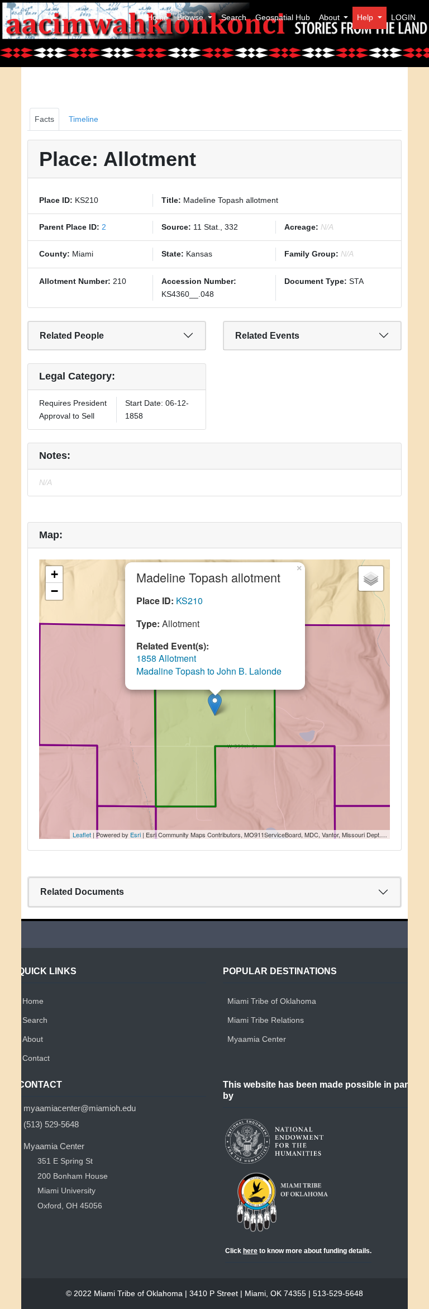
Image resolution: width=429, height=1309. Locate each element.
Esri (135, 834)
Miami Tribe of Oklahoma (271, 1001)
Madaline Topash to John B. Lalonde (209, 671)
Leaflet (82, 834)
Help (366, 17)
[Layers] (371, 578)
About (330, 17)
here (250, 1251)
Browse (191, 17)
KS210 (189, 600)
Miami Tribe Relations (265, 1020)
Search (233, 17)
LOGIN (403, 17)
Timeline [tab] (83, 119)
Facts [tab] (44, 119)
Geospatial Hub (282, 17)
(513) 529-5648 (51, 1124)
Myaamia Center (256, 1039)
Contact (36, 1058)
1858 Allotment (166, 658)
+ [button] (54, 574)
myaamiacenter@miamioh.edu (79, 1108)
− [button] (54, 591)
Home (157, 17)
